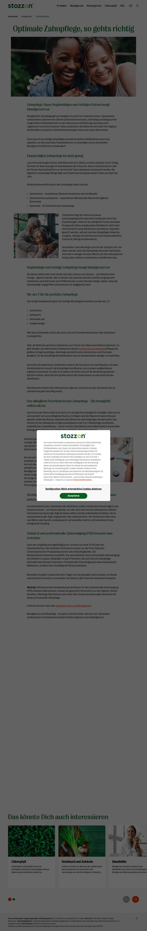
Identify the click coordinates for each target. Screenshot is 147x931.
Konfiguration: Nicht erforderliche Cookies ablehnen (74, 488)
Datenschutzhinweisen (82, 480)
